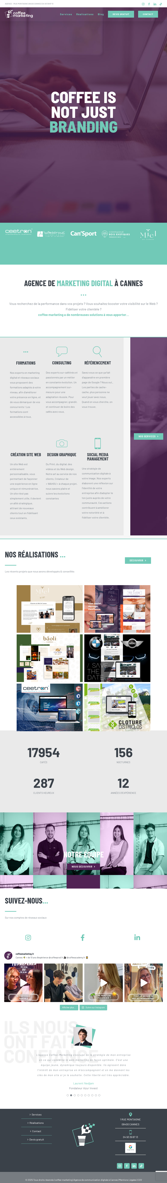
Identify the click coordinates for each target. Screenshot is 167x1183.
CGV (140, 1179)
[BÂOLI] (50, 658)
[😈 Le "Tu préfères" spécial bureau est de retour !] (23, 983)
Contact (36, 1131)
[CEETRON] (50, 707)
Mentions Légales (127, 1179)
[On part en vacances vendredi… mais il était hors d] (143, 983)
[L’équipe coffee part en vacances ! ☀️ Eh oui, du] (103, 983)
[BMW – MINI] (117, 658)
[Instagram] (119, 1166)
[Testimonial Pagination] (68, 1100)
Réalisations (37, 1122)
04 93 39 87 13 (47, 3)
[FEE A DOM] (117, 609)
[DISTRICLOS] (117, 707)
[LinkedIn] (134, 1166)
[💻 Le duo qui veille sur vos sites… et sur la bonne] (63, 983)
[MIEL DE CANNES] (50, 609)
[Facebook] (127, 1166)
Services (37, 1114)
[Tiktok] (141, 1166)
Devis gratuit (36, 1139)
